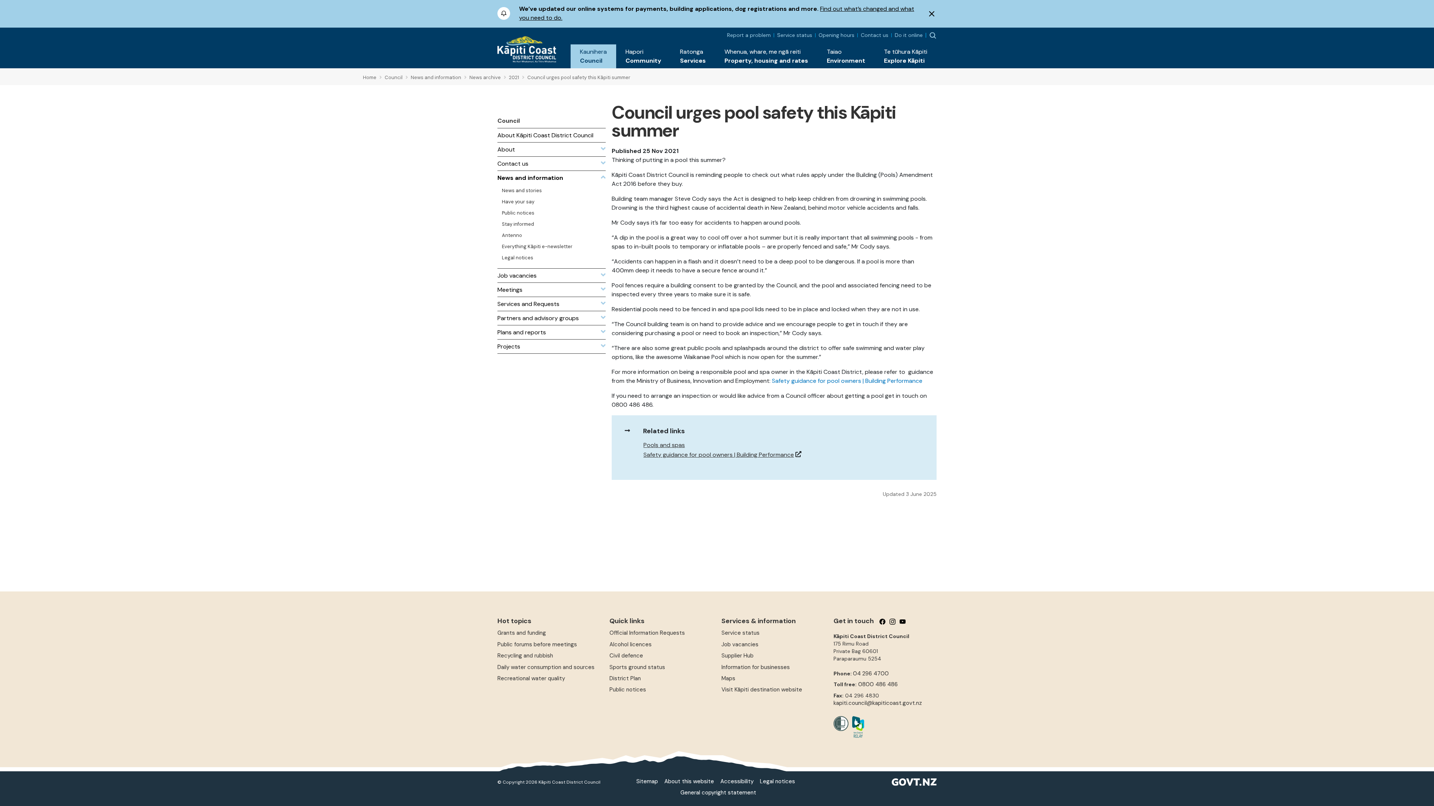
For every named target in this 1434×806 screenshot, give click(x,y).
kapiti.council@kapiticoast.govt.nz (878, 703)
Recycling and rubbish (525, 655)
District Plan (625, 678)
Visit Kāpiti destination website (761, 689)
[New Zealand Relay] (856, 727)
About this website (689, 781)
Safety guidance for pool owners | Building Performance (847, 381)
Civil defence (626, 655)
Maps (728, 678)
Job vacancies (739, 644)
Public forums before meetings (537, 644)
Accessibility (737, 781)
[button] (593, 56)
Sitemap (647, 781)
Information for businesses (755, 667)
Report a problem (749, 35)
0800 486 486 (878, 684)
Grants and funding (521, 633)
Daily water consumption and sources (546, 667)
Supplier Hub (737, 655)
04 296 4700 (871, 673)
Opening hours (836, 35)
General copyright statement (718, 792)
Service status (794, 35)
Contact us (874, 35)
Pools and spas (664, 445)
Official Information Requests (647, 633)
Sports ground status (637, 667)
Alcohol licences (630, 644)
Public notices (627, 689)
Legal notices (777, 781)
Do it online (909, 35)
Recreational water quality (531, 678)
